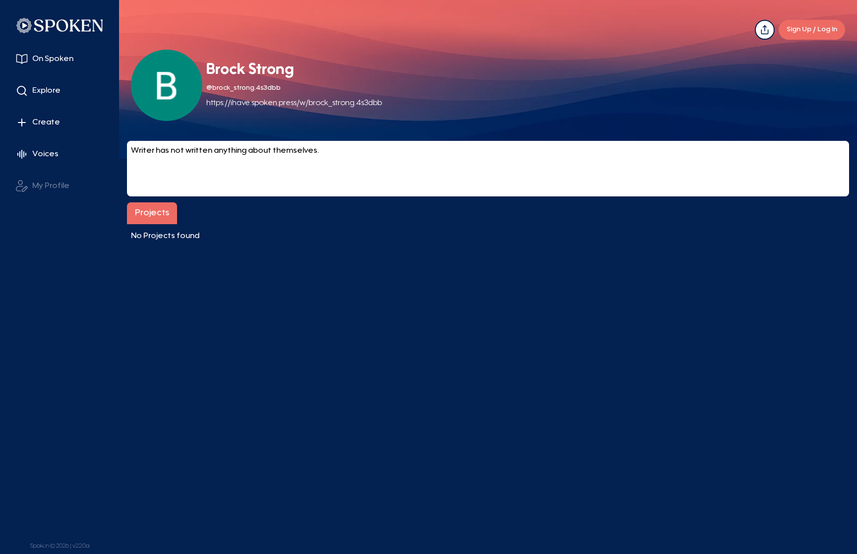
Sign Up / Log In (812, 29)
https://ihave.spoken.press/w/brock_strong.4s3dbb (294, 103)
